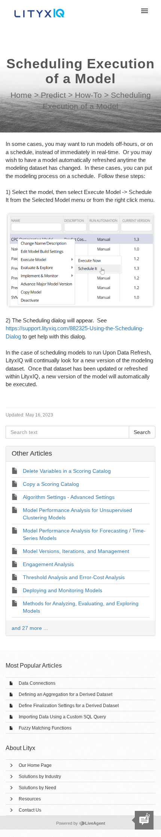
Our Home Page (35, 765)
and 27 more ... (30, 628)
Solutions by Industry (40, 776)
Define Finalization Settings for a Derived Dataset (69, 705)
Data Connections (37, 683)
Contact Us (30, 810)
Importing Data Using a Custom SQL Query (62, 716)
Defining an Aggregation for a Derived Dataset (65, 694)
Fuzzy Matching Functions (45, 728)
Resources (30, 799)
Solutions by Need (37, 787)
